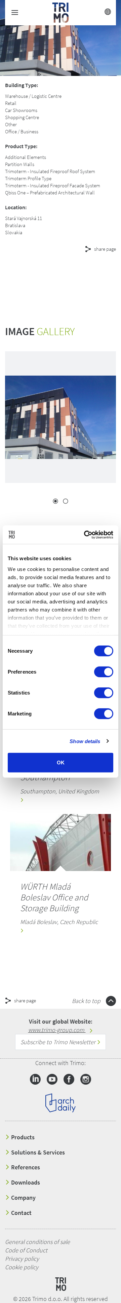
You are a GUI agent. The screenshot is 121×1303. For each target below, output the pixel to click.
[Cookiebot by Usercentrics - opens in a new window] (85, 534)
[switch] (103, 672)
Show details (85, 741)
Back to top (87, 1001)
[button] (60, 273)
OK (61, 762)
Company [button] (23, 1197)
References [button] (25, 1167)
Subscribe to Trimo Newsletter (59, 1042)
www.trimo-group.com (57, 1030)
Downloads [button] (25, 1182)
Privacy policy (22, 1259)
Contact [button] (21, 1213)
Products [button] (22, 1137)
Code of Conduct (26, 1250)
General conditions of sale (37, 1242)
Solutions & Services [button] (37, 1152)
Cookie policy (21, 1267)
